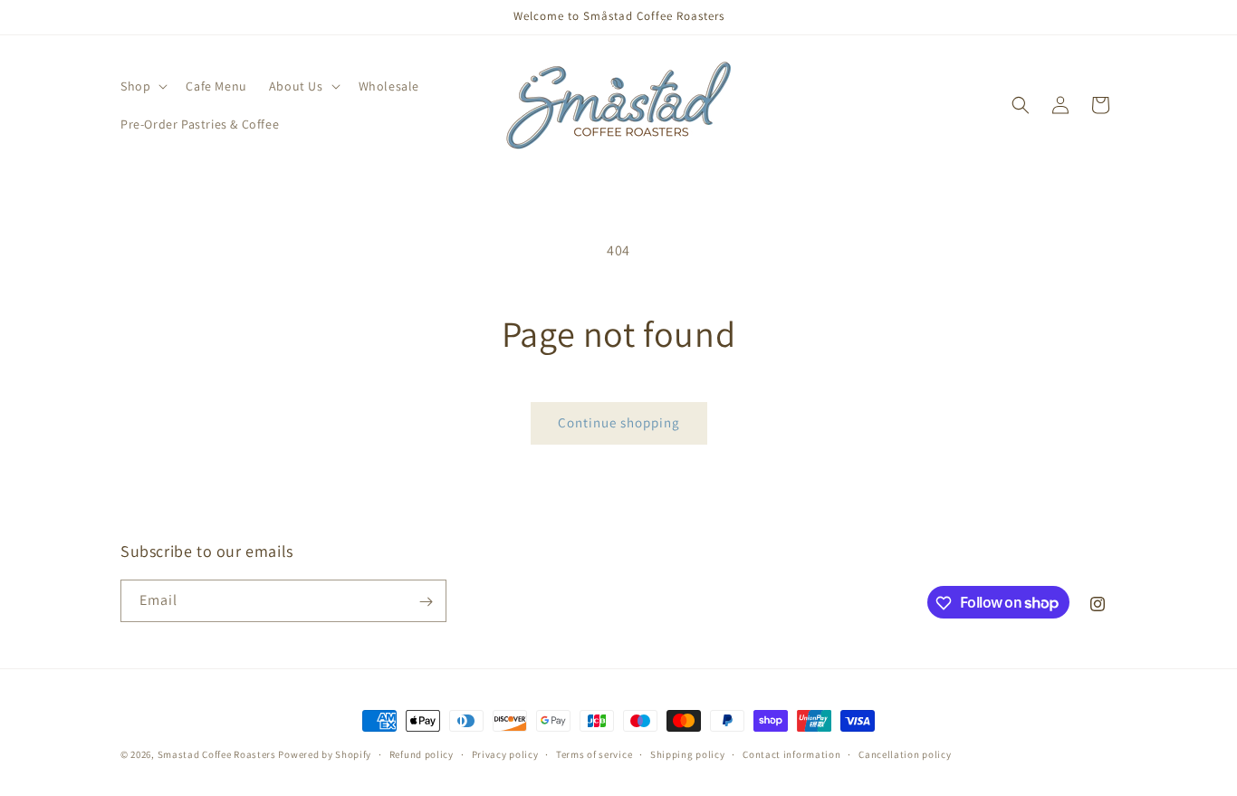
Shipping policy (687, 753)
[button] (142, 86)
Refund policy (421, 753)
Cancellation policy (904, 753)
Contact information (791, 753)
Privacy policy (505, 753)
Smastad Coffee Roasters (217, 754)
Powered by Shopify (324, 754)
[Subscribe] (426, 601)
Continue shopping (619, 422)
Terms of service (594, 753)
